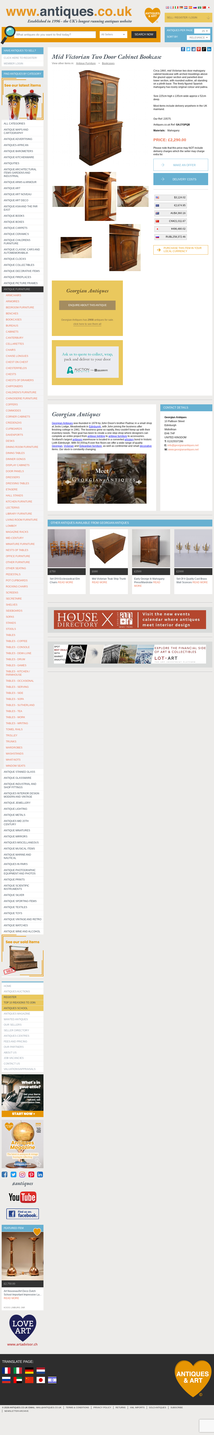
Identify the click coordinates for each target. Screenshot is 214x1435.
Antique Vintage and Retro (22, 919)
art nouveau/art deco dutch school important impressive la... (22, 1295)
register (10, 997)
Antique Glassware (17, 777)
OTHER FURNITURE (18, 562)
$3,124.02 (180, 197)
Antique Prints (14, 879)
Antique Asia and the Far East (21, 208)
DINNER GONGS (15, 459)
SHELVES (11, 604)
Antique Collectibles (19, 265)
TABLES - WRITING (17, 723)
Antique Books (14, 215)
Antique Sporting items (20, 901)
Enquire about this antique (87, 305)
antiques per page (180, 30)
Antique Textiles (15, 907)
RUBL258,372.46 (176, 236)
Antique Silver (14, 895)
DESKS (10, 440)
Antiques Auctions (17, 991)
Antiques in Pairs (16, 864)
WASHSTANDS (14, 753)
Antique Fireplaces (17, 277)
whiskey (129, 439)
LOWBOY (11, 525)
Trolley (11, 735)
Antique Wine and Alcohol (22, 931)
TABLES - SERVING (17, 686)
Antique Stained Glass (19, 771)
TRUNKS (11, 741)
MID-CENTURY (15, 538)
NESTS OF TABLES (17, 550)
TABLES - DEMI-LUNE (18, 653)
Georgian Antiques (62, 423)
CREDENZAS (14, 422)
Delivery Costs (184, 179)
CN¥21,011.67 (177, 221)
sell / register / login (182, 17)
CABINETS (12, 331)
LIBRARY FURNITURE (19, 513)
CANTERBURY (14, 337)
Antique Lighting (15, 808)
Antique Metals (14, 815)
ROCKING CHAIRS (17, 586)
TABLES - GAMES (16, 665)
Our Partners (14, 1047)
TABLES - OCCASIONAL (20, 680)
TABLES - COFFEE (16, 641)
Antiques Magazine (17, 1013)
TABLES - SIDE (14, 693)
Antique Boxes (14, 221)
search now (144, 34)
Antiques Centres (16, 1035)
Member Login (13, 63)
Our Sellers (13, 1024)
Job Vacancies (14, 1058)
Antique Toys (13, 913)
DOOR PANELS (15, 471)
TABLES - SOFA (15, 699)
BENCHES (12, 313)
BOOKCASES (14, 319)
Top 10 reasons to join (20, 1002)
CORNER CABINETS (18, 416)
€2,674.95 (180, 205)
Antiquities (11, 163)
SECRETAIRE (14, 598)
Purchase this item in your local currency (183, 250)
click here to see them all (87, 324)
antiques (77, 439)
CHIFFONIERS (14, 386)
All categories (14, 123)
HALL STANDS (14, 495)
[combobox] (113, 34)
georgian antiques (87, 290)
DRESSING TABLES (17, 483)
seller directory (16, 1030)
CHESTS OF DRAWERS (20, 380)
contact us (12, 1063)
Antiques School (16, 1008)
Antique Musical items (19, 848)
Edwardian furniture (90, 446)
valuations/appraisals (20, 1069)
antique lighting (96, 436)
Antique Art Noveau (18, 194)
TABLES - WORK (15, 717)
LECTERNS (12, 507)
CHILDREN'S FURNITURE (21, 392)
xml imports (137, 1407)
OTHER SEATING (16, 568)
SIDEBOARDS (14, 610)
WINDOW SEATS (15, 765)
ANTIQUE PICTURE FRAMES (21, 283)
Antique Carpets (15, 228)
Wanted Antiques (16, 1019)
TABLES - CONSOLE (18, 647)
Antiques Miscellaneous (21, 842)
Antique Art (12, 188)
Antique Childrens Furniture (17, 242)
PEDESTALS (13, 574)
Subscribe (177, 1407)
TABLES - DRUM (15, 659)
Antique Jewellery (17, 802)
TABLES (10, 635)
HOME (7, 986)
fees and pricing (15, 1041)
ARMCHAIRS (13, 295)
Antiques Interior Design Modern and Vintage (21, 795)
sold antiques (157, 1407)
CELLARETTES (15, 343)
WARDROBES (14, 747)
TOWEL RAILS (14, 729)
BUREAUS (12, 325)
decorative (146, 446)
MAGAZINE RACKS (17, 531)
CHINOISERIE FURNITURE (21, 398)
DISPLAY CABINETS (17, 465)
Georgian (57, 446)
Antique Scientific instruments (16, 887)
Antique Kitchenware (19, 157)
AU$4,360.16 (178, 213)
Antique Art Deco (16, 200)
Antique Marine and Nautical (17, 856)
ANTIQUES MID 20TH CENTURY (16, 823)
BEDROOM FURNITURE (20, 307)
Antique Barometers (18, 151)
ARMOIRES (12, 301)
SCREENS (12, 592)
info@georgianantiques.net (183, 445)
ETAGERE (12, 489)
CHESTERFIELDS (16, 368)
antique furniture (117, 436)
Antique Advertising (18, 139)
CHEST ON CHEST (17, 362)
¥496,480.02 (178, 228)
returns (121, 1407)
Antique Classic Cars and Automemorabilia (22, 251)
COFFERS (12, 404)
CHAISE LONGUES (17, 356)
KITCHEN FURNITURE (19, 501)
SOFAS (10, 616)
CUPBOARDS (14, 428)
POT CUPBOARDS (17, 580)
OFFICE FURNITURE (18, 556)
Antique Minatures (17, 830)
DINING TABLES (15, 453)
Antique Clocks (15, 259)
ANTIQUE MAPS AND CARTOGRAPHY (16, 131)
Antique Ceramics (16, 234)
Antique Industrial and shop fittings (20, 786)
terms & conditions (77, 1407)
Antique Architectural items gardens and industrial (20, 173)
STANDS (11, 622)
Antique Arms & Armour (20, 182)
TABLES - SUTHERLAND (20, 705)
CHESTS (11, 374)
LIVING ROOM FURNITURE (22, 519)
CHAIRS (10, 349)
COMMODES (13, 410)
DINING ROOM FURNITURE (22, 447)
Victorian (69, 446)
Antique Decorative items (22, 271)
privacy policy (102, 1407)
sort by (172, 37)
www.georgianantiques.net (183, 449)
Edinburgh (95, 426)
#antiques (22, 1183)
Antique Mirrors (15, 836)
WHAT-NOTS (13, 759)
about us (10, 1052)
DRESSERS (13, 477)
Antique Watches (16, 925)
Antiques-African (16, 145)
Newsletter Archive (16, 1411)
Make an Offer (184, 165)
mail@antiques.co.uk (48, 1407)
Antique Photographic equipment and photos (20, 872)
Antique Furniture (17, 289)
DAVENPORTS (14, 434)
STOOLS (11, 629)
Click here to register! (20, 57)
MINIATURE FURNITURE (20, 544)
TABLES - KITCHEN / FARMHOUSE (18, 673)
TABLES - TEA (14, 711)
